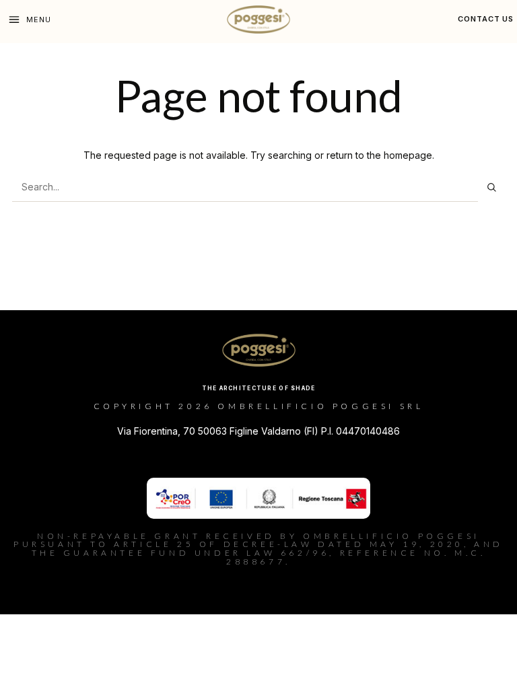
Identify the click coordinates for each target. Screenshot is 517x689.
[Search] (491, 187)
